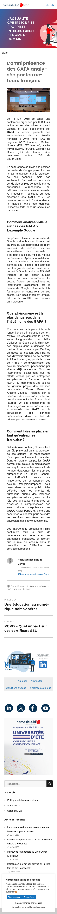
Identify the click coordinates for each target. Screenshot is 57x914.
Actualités (43, 586)
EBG (9, 589)
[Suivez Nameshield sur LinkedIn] (10, 708)
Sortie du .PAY (14, 810)
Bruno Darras (17, 586)
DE (47, 5)
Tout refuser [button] (29, 897)
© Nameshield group (40, 687)
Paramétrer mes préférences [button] (28, 902)
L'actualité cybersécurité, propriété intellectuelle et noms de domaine (21, 28)
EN (52, 5)
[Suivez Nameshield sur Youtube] (46, 708)
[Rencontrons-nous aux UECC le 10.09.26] (28, 746)
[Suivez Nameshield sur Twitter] (22, 708)
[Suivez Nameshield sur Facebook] (34, 708)
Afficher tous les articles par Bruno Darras (34, 574)
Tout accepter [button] (14, 897)
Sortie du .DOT (15, 805)
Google (21, 589)
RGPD (29, 589)
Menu (4, 52)
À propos (22, 681)
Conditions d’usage (16, 687)
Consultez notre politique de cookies (28, 907)
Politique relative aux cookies (22, 800)
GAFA (14, 589)
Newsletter (36, 681)
